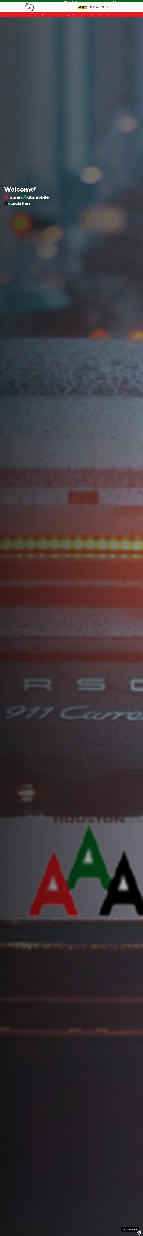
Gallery (87, 15)
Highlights (67, 15)
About (51, 15)
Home (44, 15)
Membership (77, 15)
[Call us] (114, 15)
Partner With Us (106, 15)
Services (58, 15)
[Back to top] (139, 1232)
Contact (95, 15)
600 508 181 (96, 7)
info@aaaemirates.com (112, 7)
